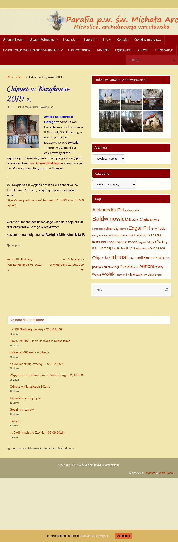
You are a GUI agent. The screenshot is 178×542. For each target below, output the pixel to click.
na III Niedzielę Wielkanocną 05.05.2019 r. (24, 265)
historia (103, 235)
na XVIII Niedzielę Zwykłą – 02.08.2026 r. (38, 432)
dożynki (123, 229)
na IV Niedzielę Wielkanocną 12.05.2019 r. (67, 265)
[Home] (8, 77)
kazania (154, 235)
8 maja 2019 (30, 107)
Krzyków (154, 242)
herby (95, 235)
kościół (133, 242)
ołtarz (132, 258)
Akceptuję (123, 535)
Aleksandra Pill (108, 210)
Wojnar (96, 274)
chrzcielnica (98, 229)
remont (147, 266)
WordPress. (166, 473)
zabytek (121, 274)
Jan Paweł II (128, 235)
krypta (142, 242)
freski (161, 228)
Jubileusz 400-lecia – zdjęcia (29, 352)
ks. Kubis (118, 248)
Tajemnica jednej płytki (25, 398)
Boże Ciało (139, 219)
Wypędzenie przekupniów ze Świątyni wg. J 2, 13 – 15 (47, 375)
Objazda (100, 257)
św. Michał (148, 274)
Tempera (149, 473)
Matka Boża (142, 248)
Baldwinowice (110, 219)
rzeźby (159, 267)
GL (13, 107)
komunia (99, 242)
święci (158, 274)
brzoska (154, 220)
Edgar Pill (139, 228)
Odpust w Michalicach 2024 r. (30, 386)
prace (163, 257)
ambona (129, 210)
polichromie (147, 258)
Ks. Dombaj (101, 248)
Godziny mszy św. (22, 409)
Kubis (130, 248)
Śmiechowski (134, 274)
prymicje (97, 267)
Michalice (157, 248)
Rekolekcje (129, 266)
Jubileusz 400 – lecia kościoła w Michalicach (40, 340)
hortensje (113, 235)
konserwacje (117, 242)
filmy (154, 228)
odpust (19, 77)
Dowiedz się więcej (95, 535)
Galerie (15, 421)
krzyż (165, 242)
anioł (136, 210)
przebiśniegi (111, 267)
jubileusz (142, 235)
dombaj (112, 228)
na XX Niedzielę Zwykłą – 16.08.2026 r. (37, 363)
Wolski (109, 274)
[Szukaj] (174, 60)
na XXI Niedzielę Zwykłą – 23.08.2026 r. (37, 329)
